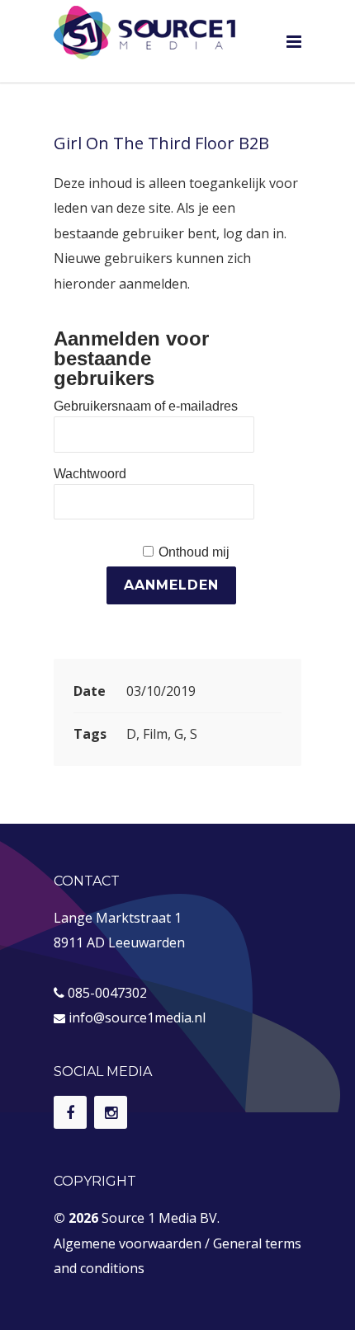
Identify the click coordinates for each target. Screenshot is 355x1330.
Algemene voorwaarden (127, 1243)
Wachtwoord (90, 474)
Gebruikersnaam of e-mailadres (146, 406)
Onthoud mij (194, 552)
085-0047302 (107, 993)
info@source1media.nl (137, 1017)
